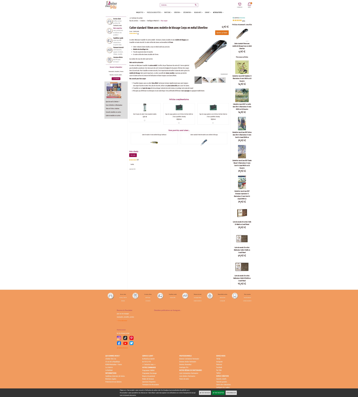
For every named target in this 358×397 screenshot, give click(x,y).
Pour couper (164, 21)
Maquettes (139, 12)
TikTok (218, 359)
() (243, 21)
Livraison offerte (118, 57)
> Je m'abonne (122, 320)
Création (177, 12)
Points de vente (184, 379)
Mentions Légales (110, 379)
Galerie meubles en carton (113, 115)
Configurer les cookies (223, 387)
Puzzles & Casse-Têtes (154, 12)
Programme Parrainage (149, 373)
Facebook (219, 367)
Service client (117, 19)
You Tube (219, 370)
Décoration (187, 12)
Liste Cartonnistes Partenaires (188, 373)
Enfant (207, 12)
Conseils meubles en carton (113, 112)
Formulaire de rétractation (150, 384)
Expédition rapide (118, 38)
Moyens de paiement (148, 376)
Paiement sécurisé (118, 47)
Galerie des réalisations (223, 384)
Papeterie (167, 12)
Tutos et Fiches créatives (112, 108)
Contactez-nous (117, 25)
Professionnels (185, 356)
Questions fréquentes (149, 382)
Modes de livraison (148, 379)
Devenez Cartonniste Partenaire (189, 359)
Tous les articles (133, 21)
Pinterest (219, 364)
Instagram (219, 362)
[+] (149, 300)
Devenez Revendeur (185, 364)
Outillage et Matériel (153, 21)
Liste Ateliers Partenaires (187, 376)
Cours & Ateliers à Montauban (114, 105)
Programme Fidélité (148, 370)
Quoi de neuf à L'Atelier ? (112, 101)
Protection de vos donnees (113, 382)
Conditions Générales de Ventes (115, 376)
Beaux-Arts (197, 12)
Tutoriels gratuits (221, 382)
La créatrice (109, 367)
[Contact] (123, 300)
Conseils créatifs (221, 379)
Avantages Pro (183, 367)
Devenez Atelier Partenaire (187, 362)
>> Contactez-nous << (149, 364)
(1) (138, 34)
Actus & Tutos (217, 12)
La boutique (109, 370)
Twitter (218, 373)
